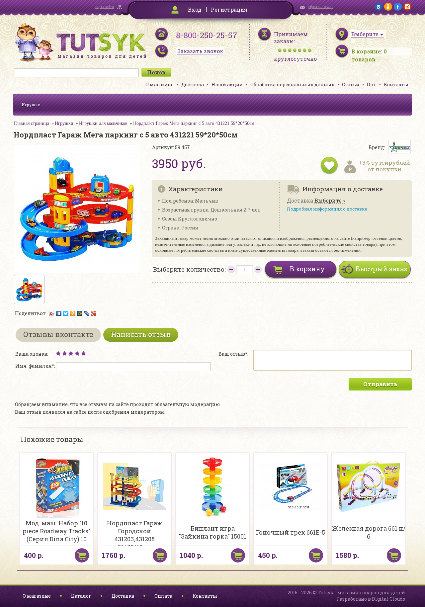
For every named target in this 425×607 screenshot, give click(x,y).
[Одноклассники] (72, 313)
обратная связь (320, 7)
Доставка (192, 84)
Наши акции (227, 84)
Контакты (396, 84)
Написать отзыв (141, 334)
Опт (371, 84)
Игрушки (31, 104)
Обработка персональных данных (292, 84)
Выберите (328, 201)
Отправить (380, 384)
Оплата (163, 596)
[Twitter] (65, 313)
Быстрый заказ (381, 268)
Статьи (350, 84)
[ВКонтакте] (58, 313)
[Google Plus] (93, 313)
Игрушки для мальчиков (103, 123)
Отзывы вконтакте (58, 334)
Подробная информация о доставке (327, 209)
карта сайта (104, 7)
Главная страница (31, 123)
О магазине (159, 84)
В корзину (307, 268)
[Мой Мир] (79, 313)
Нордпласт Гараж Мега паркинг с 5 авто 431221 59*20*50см (193, 123)
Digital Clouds (388, 599)
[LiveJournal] (86, 313)
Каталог (81, 596)
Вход (195, 9)
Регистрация (229, 9)
